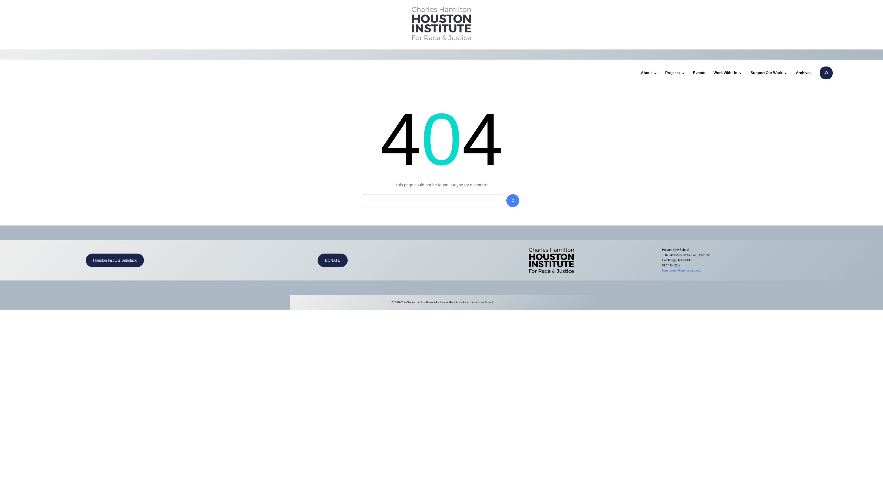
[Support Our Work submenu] (785, 73)
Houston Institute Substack (115, 260)
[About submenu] (655, 73)
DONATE (332, 260)
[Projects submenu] (683, 73)
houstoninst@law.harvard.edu (681, 270)
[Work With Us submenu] (740, 73)
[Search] (512, 200)
